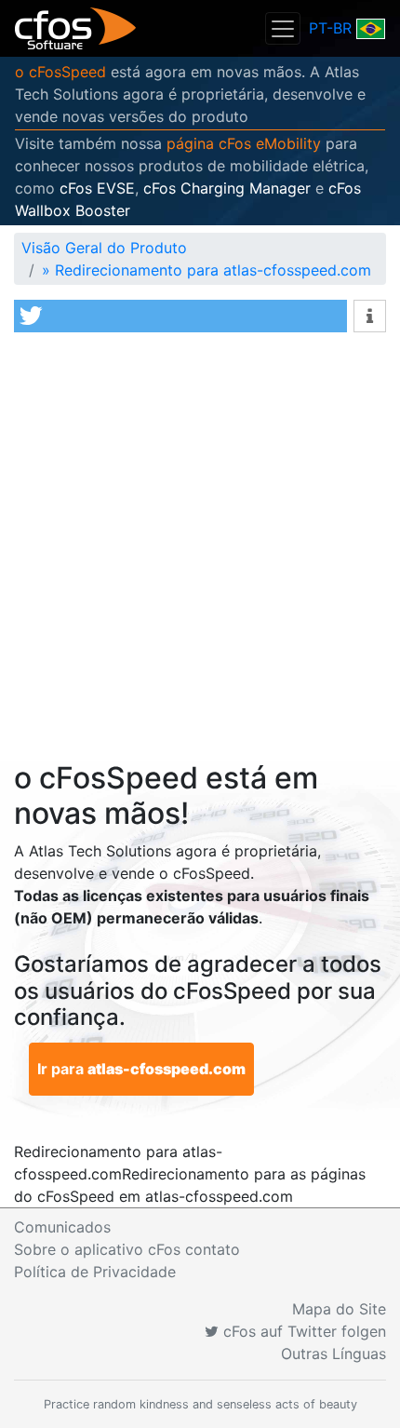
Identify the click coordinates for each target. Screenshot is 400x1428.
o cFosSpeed (60, 71)
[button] (180, 316)
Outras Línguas (333, 1353)
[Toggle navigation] (282, 28)
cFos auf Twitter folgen (302, 1331)
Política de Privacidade (95, 1271)
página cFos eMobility (244, 143)
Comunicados (62, 1227)
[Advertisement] (200, 551)
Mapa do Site (339, 1309)
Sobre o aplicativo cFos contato (127, 1249)
